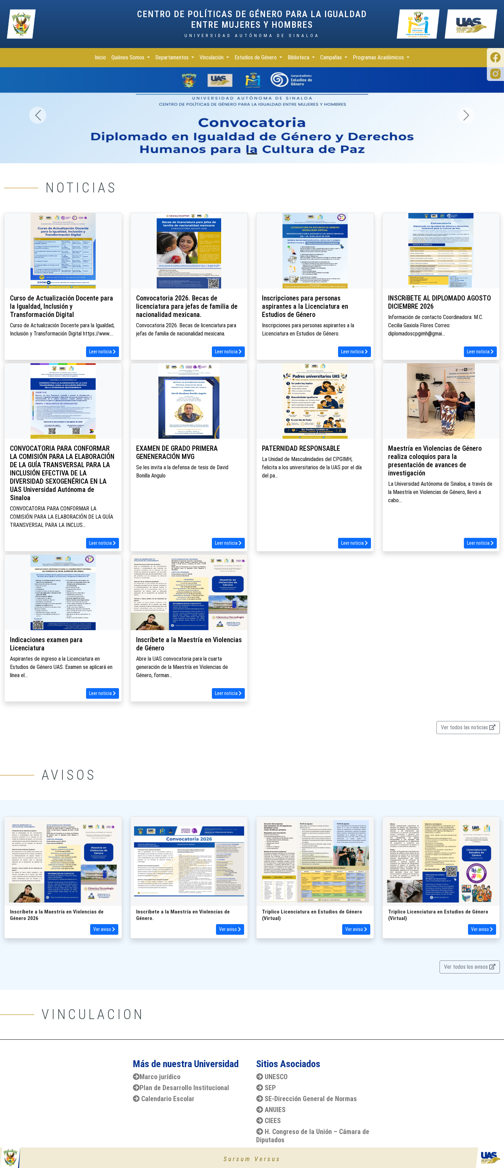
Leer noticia (101, 351)
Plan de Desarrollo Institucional (184, 1088)
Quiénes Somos (128, 57)
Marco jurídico (160, 1077)
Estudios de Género (256, 57)
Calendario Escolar (167, 1099)
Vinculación (212, 57)
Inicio (100, 57)
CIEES (273, 1121)
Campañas (331, 57)
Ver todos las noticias (465, 727)
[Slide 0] (252, 154)
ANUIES (275, 1110)
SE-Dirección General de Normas (311, 1099)
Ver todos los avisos (466, 967)
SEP (270, 1088)
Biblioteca (299, 57)
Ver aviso (102, 929)
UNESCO (276, 1077)
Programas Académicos (379, 57)
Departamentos (172, 57)
